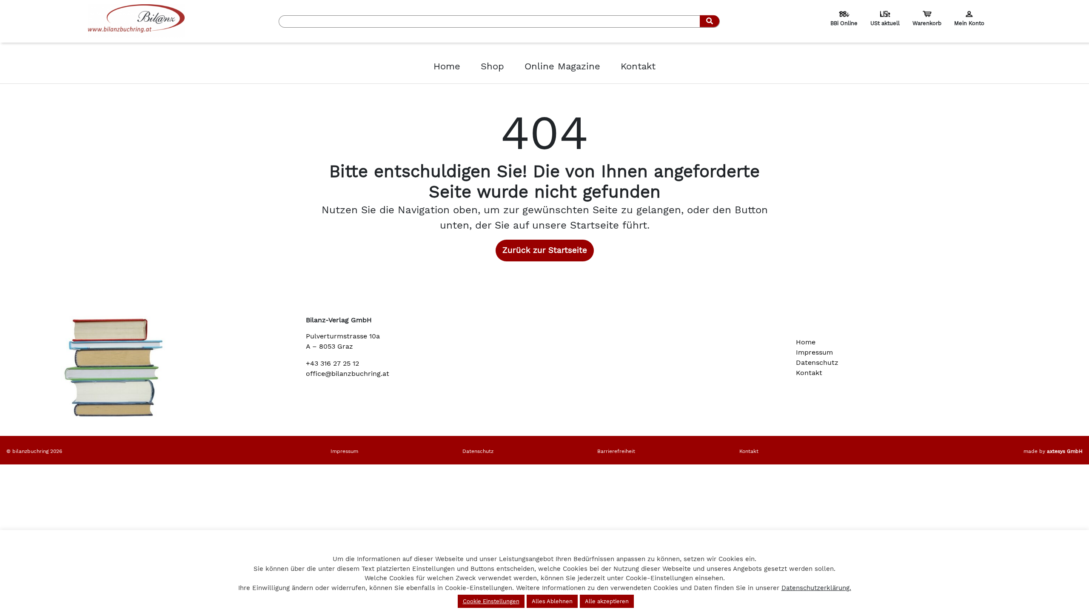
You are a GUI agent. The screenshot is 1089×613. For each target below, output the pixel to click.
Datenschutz (817, 362)
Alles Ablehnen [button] (552, 601)
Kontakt (638, 66)
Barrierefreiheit (616, 451)
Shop (492, 66)
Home (446, 66)
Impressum (814, 352)
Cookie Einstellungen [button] (491, 601)
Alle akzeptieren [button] (607, 601)
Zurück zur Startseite (544, 250)
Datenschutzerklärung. (816, 588)
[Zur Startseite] (136, 21)
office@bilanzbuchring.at (347, 374)
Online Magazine (562, 66)
